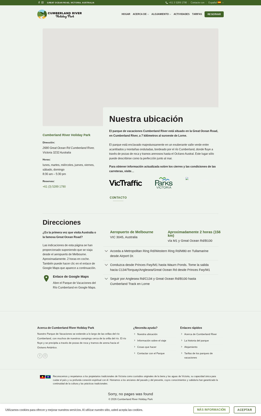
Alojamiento (160, 14)
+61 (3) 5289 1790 (54, 186)
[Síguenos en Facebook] (39, 2)
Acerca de (140, 14)
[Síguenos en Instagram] (42, 2)
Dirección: (49, 142)
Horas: (47, 159)
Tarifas (197, 14)
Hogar (126, 14)
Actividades (182, 14)
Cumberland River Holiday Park (66, 135)
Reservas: (49, 181)
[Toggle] (106, 251)
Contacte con (197, 2)
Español (212, 2)
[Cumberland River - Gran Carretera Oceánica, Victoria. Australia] (59, 14)
